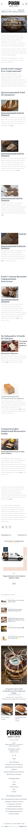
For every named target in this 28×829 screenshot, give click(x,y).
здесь (12, 125)
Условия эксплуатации (14, 806)
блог (14, 789)
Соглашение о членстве (14, 804)
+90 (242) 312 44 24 (14, 752)
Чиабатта (14, 769)
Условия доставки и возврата (14, 809)
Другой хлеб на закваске (14, 774)
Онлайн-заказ (14, 787)
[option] (14, 563)
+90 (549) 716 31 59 (14, 750)
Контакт (14, 791)
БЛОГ (14, 10)
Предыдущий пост (6, 535)
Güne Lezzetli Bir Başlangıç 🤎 (16, 627)
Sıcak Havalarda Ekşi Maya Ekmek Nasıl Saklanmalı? (15, 610)
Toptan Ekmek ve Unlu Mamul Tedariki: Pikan (14, 577)
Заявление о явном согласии (14, 801)
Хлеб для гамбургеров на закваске (14, 772)
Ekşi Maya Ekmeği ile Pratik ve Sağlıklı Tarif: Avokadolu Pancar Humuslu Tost (16, 620)
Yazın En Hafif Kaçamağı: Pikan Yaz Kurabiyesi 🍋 (16, 637)
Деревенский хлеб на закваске (14, 767)
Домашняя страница (6, 10)
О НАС (14, 782)
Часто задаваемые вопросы (14, 811)
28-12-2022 (14, 28)
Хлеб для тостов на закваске (14, 764)
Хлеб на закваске (5, 717)
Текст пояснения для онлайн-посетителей (14, 799)
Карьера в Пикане (14, 814)
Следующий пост (22, 535)
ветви (14, 784)
